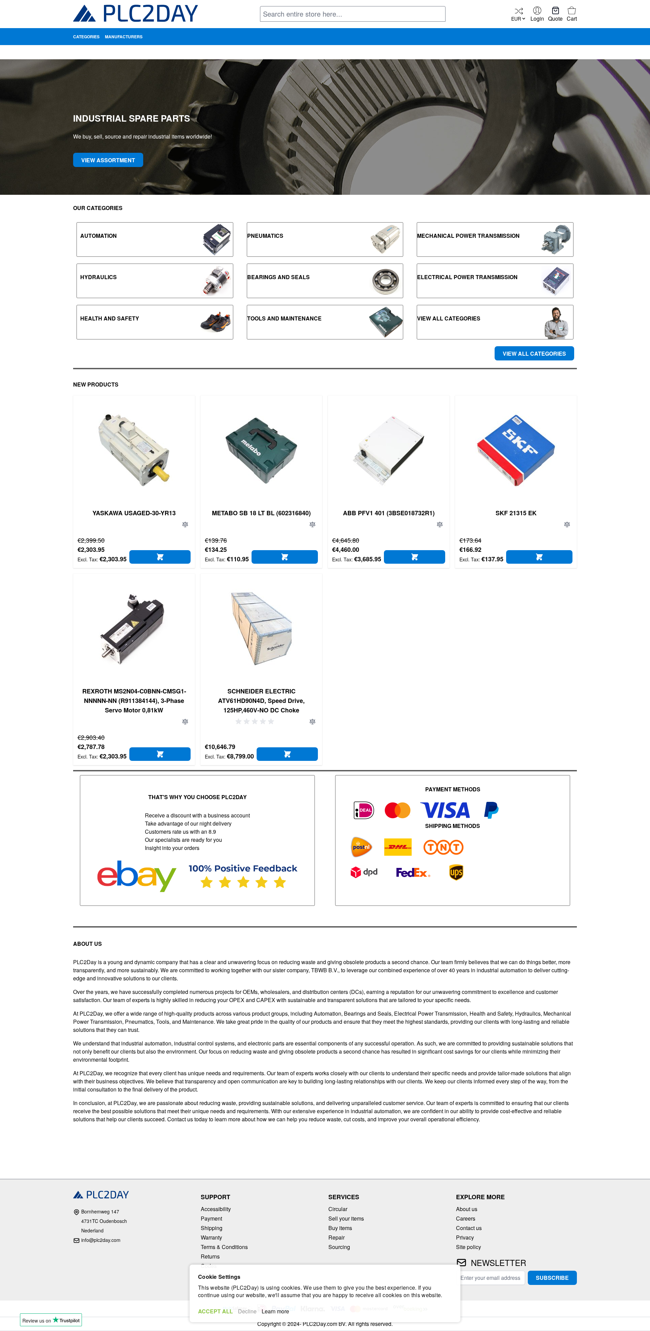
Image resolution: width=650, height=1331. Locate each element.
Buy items (340, 1228)
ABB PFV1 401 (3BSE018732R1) (389, 512)
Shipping (211, 1228)
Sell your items (346, 1218)
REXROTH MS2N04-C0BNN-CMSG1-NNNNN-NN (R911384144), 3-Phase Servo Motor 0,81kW (134, 700)
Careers (465, 1218)
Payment (211, 1218)
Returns (210, 1256)
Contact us (469, 1228)
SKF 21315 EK (516, 512)
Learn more (275, 1311)
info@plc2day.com (101, 1239)
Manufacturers (124, 37)
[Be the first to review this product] (256, 722)
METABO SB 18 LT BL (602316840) (261, 512)
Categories (86, 37)
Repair (336, 1237)
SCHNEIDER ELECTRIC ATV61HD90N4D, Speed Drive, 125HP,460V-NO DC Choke (261, 700)
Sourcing (339, 1247)
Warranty (211, 1237)
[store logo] (135, 14)
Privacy (465, 1237)
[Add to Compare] (185, 524)
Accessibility (216, 1209)
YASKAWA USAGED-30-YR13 (134, 512)
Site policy (468, 1247)
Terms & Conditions (224, 1247)
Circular (337, 1209)
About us (466, 1209)
